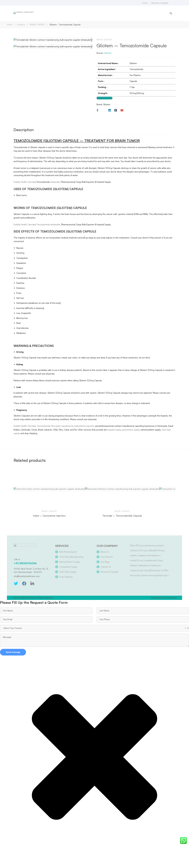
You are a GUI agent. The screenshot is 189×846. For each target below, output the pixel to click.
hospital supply (114, 429)
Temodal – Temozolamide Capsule (122, 515)
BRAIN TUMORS (37, 24)
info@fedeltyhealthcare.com (27, 576)
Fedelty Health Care (23, 182)
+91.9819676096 (25, 563)
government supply (130, 429)
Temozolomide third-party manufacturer (54, 426)
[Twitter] (16, 583)
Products (21, 24)
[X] (103, 110)
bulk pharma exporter (84, 426)
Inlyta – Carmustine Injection (49, 515)
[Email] (122, 110)
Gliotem (107, 53)
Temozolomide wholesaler (48, 224)
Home (9, 24)
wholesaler (55, 182)
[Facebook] (97, 110)
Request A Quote (104, 98)
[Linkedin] (109, 110)
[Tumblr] (115, 110)
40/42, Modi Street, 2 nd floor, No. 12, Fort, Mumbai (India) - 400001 (31, 570)
